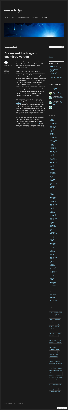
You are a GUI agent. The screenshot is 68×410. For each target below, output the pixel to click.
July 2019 (52, 207)
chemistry (58, 314)
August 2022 (52, 163)
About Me (7, 17)
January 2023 (52, 158)
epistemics (59, 333)
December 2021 (53, 173)
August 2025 (52, 127)
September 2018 (53, 218)
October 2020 (53, 186)
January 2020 (52, 198)
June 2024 (52, 143)
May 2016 (52, 249)
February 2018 (53, 226)
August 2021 (52, 179)
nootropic (57, 365)
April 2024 (52, 145)
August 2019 (52, 205)
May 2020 (52, 193)
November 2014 (53, 271)
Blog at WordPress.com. (18, 403)
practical (60, 372)
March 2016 (52, 251)
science (51, 379)
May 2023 (52, 157)
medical (6, 71)
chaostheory (52, 314)
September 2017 (53, 233)
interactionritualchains (54, 349)
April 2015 (52, 264)
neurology (51, 365)
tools (57, 389)
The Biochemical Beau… (58, 87)
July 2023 (52, 154)
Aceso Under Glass (13, 10)
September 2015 (53, 257)
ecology (57, 324)
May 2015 (52, 262)
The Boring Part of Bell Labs (56, 77)
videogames (57, 391)
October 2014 (52, 272)
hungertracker (52, 344)
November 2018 (53, 215)
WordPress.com (53, 300)
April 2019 (52, 211)
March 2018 (52, 225)
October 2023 (52, 150)
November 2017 (53, 230)
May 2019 (52, 209)
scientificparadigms (58, 379)
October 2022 (53, 161)
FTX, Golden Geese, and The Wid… (58, 98)
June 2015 (52, 261)
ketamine (51, 351)
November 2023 (53, 148)
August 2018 (52, 219)
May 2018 (52, 222)
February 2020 (53, 197)
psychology (6, 72)
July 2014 (52, 275)
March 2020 (52, 196)
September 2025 (53, 126)
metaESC (55, 363)
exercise (56, 338)
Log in (51, 296)
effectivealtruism (53, 328)
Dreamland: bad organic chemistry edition (21, 55)
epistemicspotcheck (53, 335)
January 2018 (52, 228)
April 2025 (52, 131)
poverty (55, 372)
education (57, 326)
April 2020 (52, 194)
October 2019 (52, 203)
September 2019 (53, 204)
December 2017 (53, 229)
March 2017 (52, 242)
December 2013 (53, 285)
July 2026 (52, 117)
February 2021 (53, 182)
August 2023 (52, 152)
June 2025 (52, 130)
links (57, 354)
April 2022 (52, 169)
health (55, 340)
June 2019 (52, 208)
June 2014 (52, 276)
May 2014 (52, 278)
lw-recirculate (52, 358)
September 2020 (53, 187)
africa (56, 310)
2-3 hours (18, 102)
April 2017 (52, 240)
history (60, 340)
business (56, 312)
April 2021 (52, 180)
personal (51, 370)
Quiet (57, 377)
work (50, 393)
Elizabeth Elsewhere (54, 66)
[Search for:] (55, 46)
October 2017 (52, 232)
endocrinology (52, 331)
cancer (60, 312)
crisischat (51, 319)
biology (51, 312)
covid (57, 317)
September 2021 (53, 177)
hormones (59, 342)
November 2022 (53, 159)
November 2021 (53, 175)
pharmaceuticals (58, 370)
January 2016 (52, 253)
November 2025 (53, 123)
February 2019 (53, 214)
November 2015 (53, 255)
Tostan (60, 389)
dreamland (6, 70)
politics (50, 372)
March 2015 (52, 265)
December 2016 (53, 246)
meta (50, 363)
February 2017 (53, 243)
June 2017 (52, 237)
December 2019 (53, 200)
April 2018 (52, 223)
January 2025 (52, 134)
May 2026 (52, 119)
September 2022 (53, 162)
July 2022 (52, 165)
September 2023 (53, 151)
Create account (53, 294)
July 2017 (52, 236)
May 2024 (52, 144)
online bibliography (34, 123)
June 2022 (52, 166)
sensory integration (53, 384)
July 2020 (52, 190)
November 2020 (53, 184)
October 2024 (53, 138)
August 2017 (52, 235)
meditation (57, 361)
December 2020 (53, 183)
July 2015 (52, 260)
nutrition (51, 368)
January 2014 (52, 283)
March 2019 (52, 212)
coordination (52, 317)
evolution (51, 338)
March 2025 (52, 133)
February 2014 (53, 282)
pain (9, 71)
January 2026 (53, 122)
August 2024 (52, 141)
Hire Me (13, 17)
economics (51, 326)
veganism (51, 391)
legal (56, 351)
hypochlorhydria (52, 347)
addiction (6, 68)
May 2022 (52, 168)
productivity (52, 375)
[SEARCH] (62, 47)
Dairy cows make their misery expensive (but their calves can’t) (56, 69)
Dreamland (35, 62)
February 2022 (53, 170)
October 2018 (52, 216)
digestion (55, 321)
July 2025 (52, 129)
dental (50, 321)
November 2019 (53, 201)
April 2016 (52, 250)
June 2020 (52, 191)
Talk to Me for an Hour (23, 17)
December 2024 (53, 136)
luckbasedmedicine (53, 356)
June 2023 (52, 155)
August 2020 (52, 189)
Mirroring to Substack (57, 108)
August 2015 (52, 258)
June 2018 (52, 221)
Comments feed (53, 298)
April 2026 (52, 120)
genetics (51, 340)
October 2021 (52, 176)
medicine (51, 361)
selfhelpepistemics (53, 382)
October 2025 (53, 124)
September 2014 (53, 274)
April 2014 (52, 279)
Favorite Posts (43, 17)
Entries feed (52, 297)
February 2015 (53, 267)
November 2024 (53, 137)
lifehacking (51, 354)
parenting (60, 368)
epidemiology (52, 333)
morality (60, 363)
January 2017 (52, 244)
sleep (60, 384)
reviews (11, 72)
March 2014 (52, 281)
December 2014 (53, 269)
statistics (56, 386)
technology (51, 389)
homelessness (52, 342)
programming (59, 375)
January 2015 (52, 268)
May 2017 (52, 239)
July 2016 (52, 247)
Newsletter (51, 56)
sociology (51, 386)
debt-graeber (57, 319)
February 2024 (53, 147)
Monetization (34, 17)
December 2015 (53, 254)
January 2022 (52, 172)
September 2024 (53, 140)
